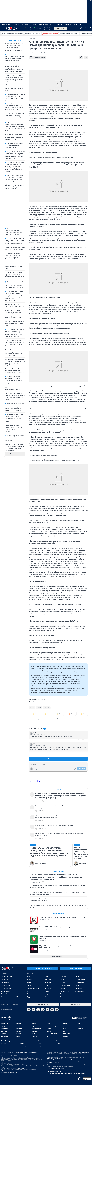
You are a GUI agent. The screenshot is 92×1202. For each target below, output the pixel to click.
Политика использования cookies (55, 1068)
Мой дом (48, 988)
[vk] (33, 1009)
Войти (35, 769)
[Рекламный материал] (60, 28)
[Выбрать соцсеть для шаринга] (86, 57)
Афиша (52, 24)
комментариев (39, 57)
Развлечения (64, 991)
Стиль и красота (80, 979)
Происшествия (65, 985)
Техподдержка (5, 991)
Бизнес (29, 979)
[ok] (38, 1009)
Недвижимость (6, 24)
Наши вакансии (6, 988)
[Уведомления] (85, 28)
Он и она (63, 977)
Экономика (78, 988)
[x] (47, 1009)
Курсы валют (68, 24)
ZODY (80, 24)
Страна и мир (79, 982)
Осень (62, 979)
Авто (28, 977)
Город (29, 985)
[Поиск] (81, 28)
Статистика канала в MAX (9, 997)
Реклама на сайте (6, 977)
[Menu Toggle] (2, 28)
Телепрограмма (43, 24)
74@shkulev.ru (20, 1068)
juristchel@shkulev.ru (6, 1071)
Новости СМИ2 (34, 781)
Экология (78, 985)
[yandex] (57, 1009)
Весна (29, 982)
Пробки (38, 28)
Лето (46, 985)
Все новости (15, 40)
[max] (43, 1009)
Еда (28, 991)
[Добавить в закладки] (81, 57)
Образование (49, 997)
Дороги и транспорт (33, 988)
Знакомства (26, 24)
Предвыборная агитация (9, 994)
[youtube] (52, 1009)
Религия (62, 994)
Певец (39, 707)
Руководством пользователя (54, 1058)
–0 (85, 740)
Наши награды (5, 985)
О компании (5, 982)
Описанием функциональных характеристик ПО (59, 1059)
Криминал (48, 979)
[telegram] (29, 1009)
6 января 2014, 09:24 (34, 52)
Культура (48, 982)
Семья (62, 997)
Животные (30, 994)
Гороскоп (59, 24)
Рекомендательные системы (54, 1071)
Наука (47, 991)
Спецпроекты (79, 991)
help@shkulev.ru (13, 1072)
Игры (75, 24)
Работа (62, 988)
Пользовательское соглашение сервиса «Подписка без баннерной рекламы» (67, 1073)
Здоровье (30, 997)
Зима (46, 977)
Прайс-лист (4, 979)
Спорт (77, 977)
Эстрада (47, 707)
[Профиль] (90, 28)
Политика (63, 982)
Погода (34, 24)
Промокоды (17, 24)
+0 (80, 740)
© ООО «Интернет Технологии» (9, 1079)
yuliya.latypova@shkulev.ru (83, 1052)
